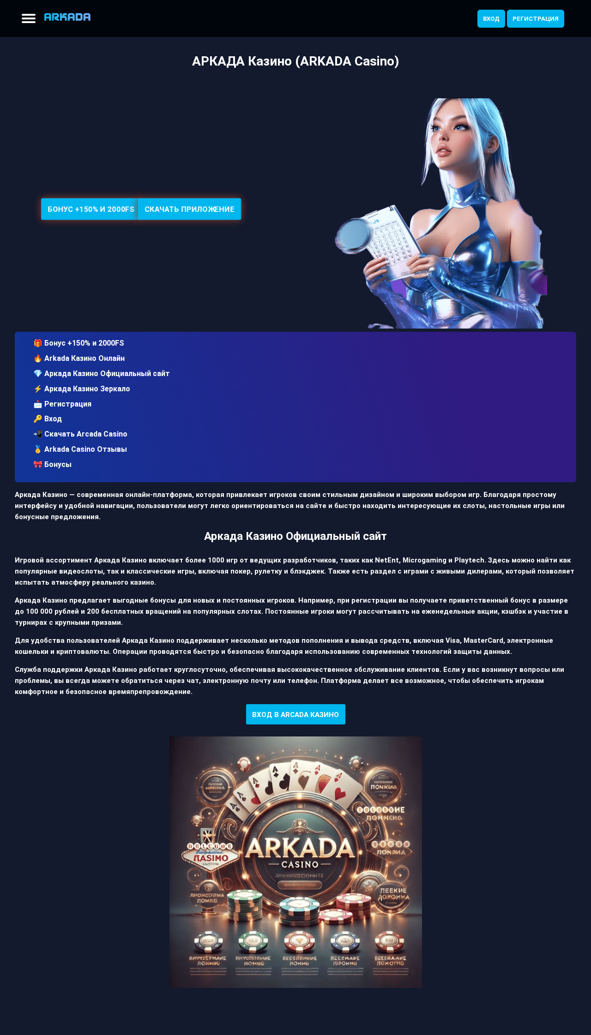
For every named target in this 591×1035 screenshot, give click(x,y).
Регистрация (536, 18)
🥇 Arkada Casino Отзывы (80, 449)
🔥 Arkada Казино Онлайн (79, 358)
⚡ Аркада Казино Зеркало (81, 388)
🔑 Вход (47, 418)
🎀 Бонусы (52, 464)
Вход (491, 18)
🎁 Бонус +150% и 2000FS (78, 343)
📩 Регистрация (62, 404)
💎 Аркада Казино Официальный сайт (101, 373)
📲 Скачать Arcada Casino (80, 434)
